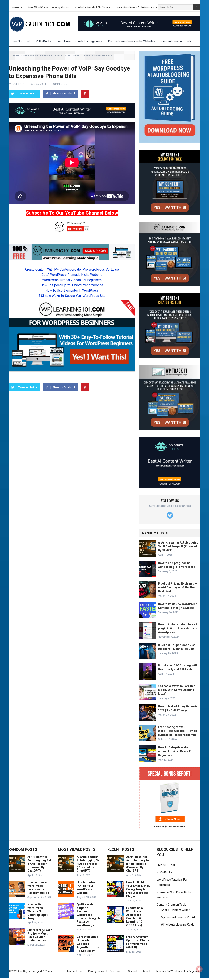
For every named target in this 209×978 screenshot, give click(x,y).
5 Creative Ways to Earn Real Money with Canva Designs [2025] (177, 689)
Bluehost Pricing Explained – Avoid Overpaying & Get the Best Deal (177, 587)
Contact (132, 971)
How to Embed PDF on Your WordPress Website (86, 887)
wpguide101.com (43, 971)
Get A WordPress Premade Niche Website (72, 275)
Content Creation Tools (176, 41)
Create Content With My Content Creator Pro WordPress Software (72, 269)
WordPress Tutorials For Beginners (80, 41)
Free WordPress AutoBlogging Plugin (140, 7)
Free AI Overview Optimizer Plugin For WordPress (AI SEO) (137, 942)
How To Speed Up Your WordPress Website (72, 285)
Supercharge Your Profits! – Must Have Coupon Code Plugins (39, 935)
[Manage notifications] (199, 969)
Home (15, 7)
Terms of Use (74, 971)
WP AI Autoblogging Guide (178, 924)
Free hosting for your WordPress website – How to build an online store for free (177, 730)
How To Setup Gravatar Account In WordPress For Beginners (176, 751)
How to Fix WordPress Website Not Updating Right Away (37, 911)
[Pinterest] (85, 94)
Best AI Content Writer (175, 910)
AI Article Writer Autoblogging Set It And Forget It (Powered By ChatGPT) (178, 546)
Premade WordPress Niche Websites (131, 41)
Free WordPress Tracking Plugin (48, 7)
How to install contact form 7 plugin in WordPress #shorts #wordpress (177, 628)
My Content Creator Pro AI (178, 917)
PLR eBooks (43, 41)
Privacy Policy (96, 971)
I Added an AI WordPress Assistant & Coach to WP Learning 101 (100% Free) (135, 916)
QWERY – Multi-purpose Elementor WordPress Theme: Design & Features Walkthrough (88, 915)
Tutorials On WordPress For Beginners (178, 971)
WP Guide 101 (17, 84)
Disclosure (116, 971)
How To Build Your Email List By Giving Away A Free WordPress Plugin (138, 889)
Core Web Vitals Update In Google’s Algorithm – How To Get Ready (88, 943)
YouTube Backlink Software (92, 7)
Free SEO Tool (21, 41)
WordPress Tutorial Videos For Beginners (72, 280)
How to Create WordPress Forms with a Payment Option (38, 887)
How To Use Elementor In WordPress (72, 290)
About (146, 971)
